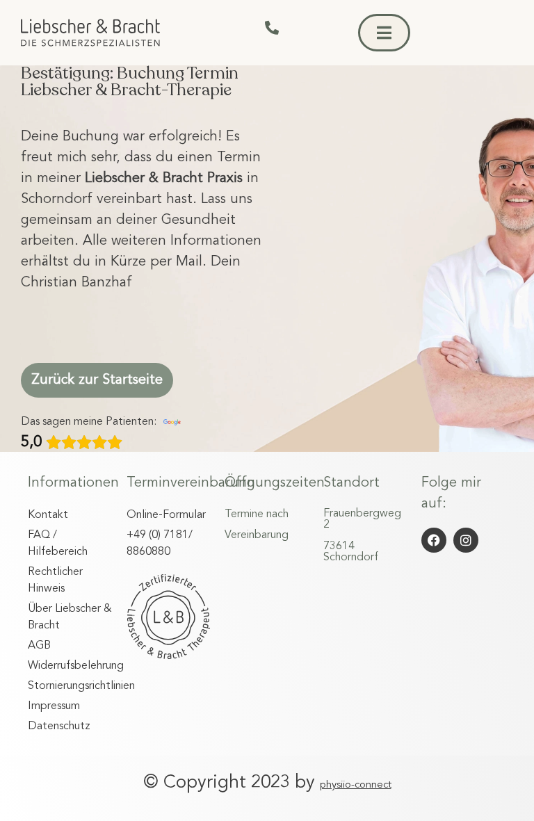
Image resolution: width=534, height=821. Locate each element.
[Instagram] (465, 540)
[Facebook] (433, 540)
